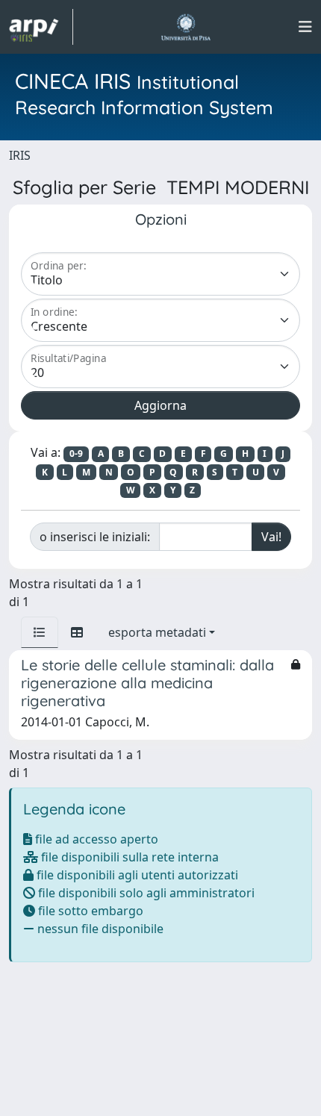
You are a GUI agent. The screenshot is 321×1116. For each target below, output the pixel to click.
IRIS (20, 155)
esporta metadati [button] (157, 632)
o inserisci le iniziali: (95, 537)
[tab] (39, 632)
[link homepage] (41, 27)
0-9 (76, 453)
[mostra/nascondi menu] (305, 26)
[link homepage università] (185, 27)
